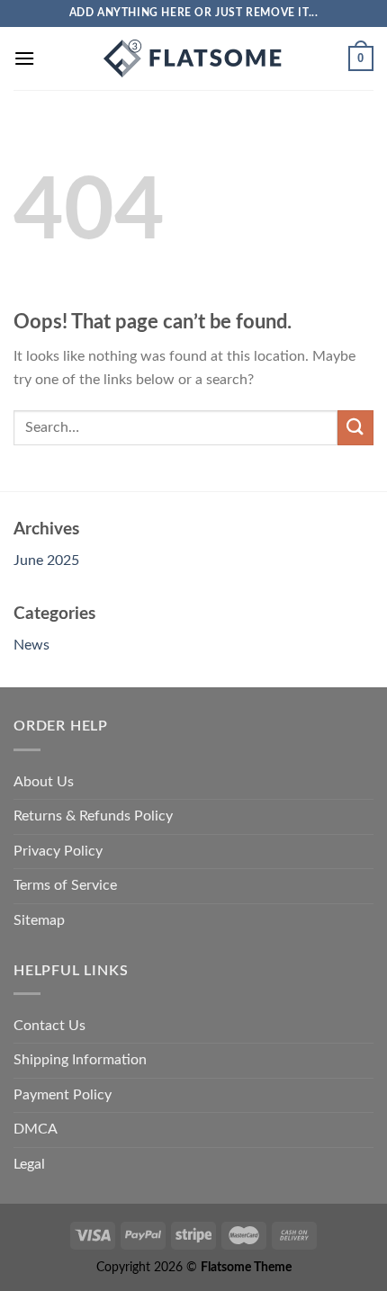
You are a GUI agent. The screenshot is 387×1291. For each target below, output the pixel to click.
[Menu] (24, 58)
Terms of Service (65, 885)
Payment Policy (63, 1095)
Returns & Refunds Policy (93, 816)
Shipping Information (80, 1060)
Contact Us (50, 1025)
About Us (44, 782)
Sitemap (39, 920)
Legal (29, 1164)
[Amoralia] (194, 58)
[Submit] (356, 427)
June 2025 (46, 560)
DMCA (36, 1129)
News (32, 645)
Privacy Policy (58, 851)
